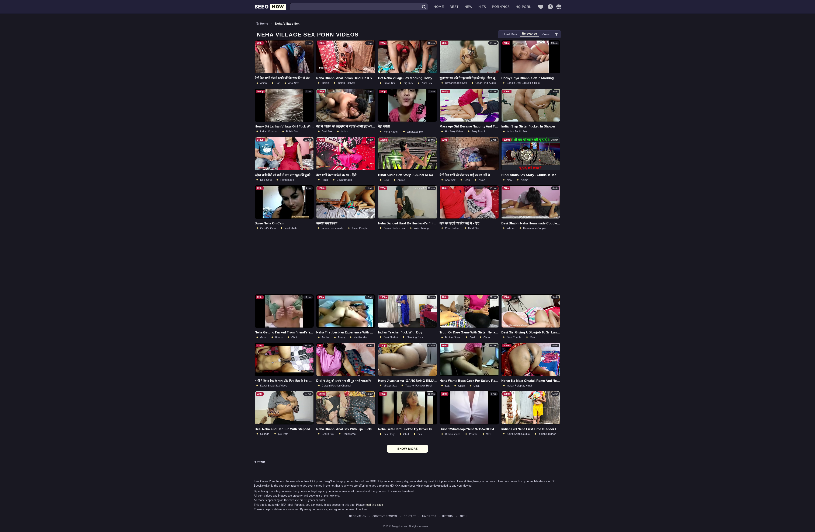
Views (545, 34)
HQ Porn (524, 6)
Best (454, 6)
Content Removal (385, 516)
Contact (410, 516)
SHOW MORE (407, 448)
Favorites (429, 516)
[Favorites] (540, 7)
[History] (550, 7)
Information (357, 516)
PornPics (501, 6)
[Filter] (556, 34)
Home (439, 6)
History (448, 516)
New (468, 6)
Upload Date (508, 34)
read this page (374, 504)
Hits (482, 6)
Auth (463, 516)
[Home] (270, 7)
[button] (558, 6)
